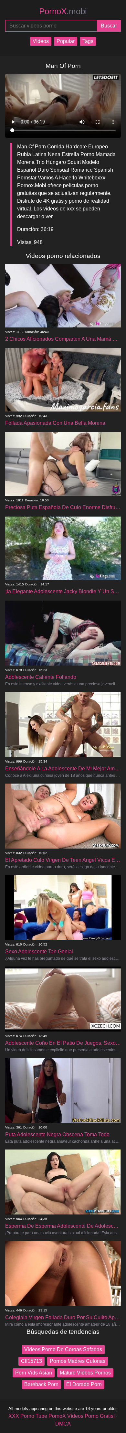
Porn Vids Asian (33, 1372)
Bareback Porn (41, 1384)
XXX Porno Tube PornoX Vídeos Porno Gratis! (61, 1416)
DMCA (63, 1424)
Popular (66, 41)
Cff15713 (31, 1361)
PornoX (63, 11)
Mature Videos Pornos (85, 1372)
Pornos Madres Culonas (77, 1361)
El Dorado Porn (84, 1384)
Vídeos (41, 41)
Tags (87, 41)
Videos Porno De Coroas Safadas (63, 1349)
